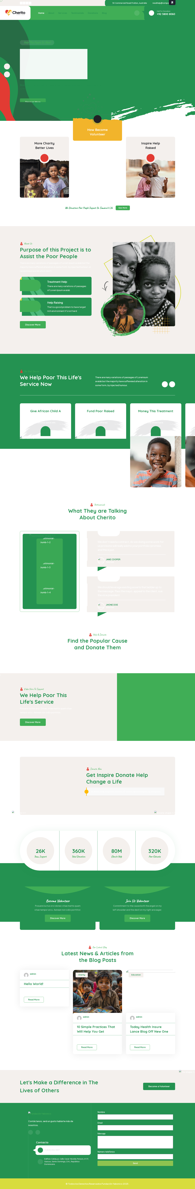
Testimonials (77, 13)
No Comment (34, 991)
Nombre (101, 1112)
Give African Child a (45, 411)
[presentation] (7, 66)
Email (100, 1123)
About (51, 13)
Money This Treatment (155, 411)
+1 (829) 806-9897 (52, 1150)
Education (136, 975)
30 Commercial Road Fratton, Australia (129, 3)
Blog (104, 13)
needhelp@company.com (164, 3)
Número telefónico (106, 1152)
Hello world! (33, 984)
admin (33, 974)
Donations (93, 13)
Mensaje (101, 1133)
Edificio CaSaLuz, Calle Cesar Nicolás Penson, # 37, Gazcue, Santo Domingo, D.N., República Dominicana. (66, 1161)
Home (41, 13)
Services (62, 13)
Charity (81, 975)
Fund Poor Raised (100, 411)
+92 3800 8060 (166, 14)
